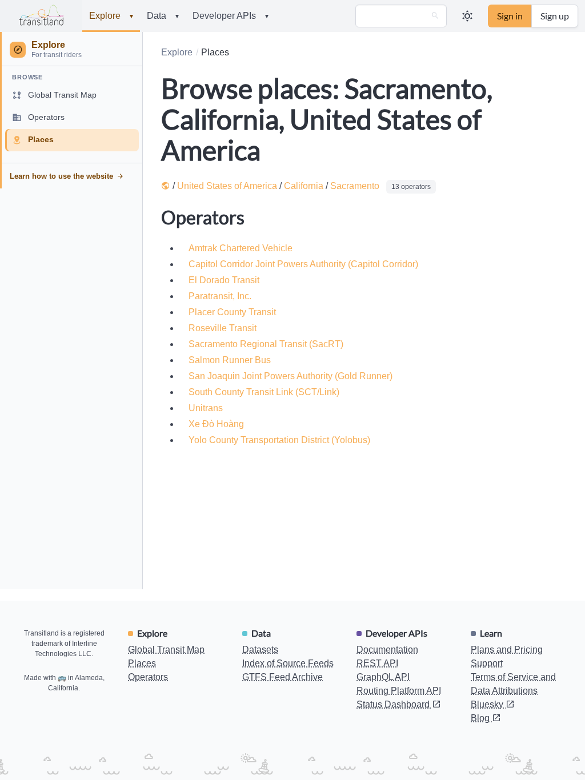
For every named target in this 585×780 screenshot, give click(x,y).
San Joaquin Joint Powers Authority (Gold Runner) (290, 376)
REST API (377, 663)
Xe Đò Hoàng (216, 424)
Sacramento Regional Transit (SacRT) (266, 344)
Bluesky (488, 704)
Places (142, 663)
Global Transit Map (166, 649)
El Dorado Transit (224, 280)
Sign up (554, 15)
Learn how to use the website (61, 176)
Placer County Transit (232, 312)
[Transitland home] (41, 16)
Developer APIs (231, 16)
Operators (148, 677)
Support (487, 663)
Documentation (387, 649)
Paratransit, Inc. (220, 296)
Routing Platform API (398, 690)
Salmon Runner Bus (230, 360)
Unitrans (206, 408)
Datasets (260, 649)
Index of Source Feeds (288, 663)
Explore (111, 16)
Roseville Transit (223, 328)
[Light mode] (467, 16)
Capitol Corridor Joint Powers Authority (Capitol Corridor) (303, 264)
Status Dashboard (394, 704)
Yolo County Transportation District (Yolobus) (279, 440)
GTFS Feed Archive (282, 677)
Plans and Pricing (507, 649)
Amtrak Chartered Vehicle (240, 248)
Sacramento (354, 186)
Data (163, 16)
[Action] (435, 16)
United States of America (227, 186)
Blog (481, 718)
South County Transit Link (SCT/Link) (264, 392)
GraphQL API (383, 677)
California (303, 186)
